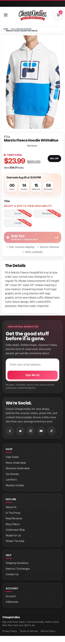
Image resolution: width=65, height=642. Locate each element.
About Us (11, 507)
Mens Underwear (16, 462)
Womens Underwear (18, 468)
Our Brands (12, 474)
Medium (47, 213)
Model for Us (13, 535)
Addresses (12, 601)
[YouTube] (41, 431)
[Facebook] (10, 431)
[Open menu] (5, 15)
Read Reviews (14, 518)
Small (17, 213)
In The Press (13, 512)
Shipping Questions (17, 563)
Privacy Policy (9, 631)
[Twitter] (20, 431)
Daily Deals (12, 457)
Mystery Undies (15, 485)
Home (5, 29)
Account (11, 596)
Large (17, 222)
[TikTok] (51, 431)
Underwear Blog (15, 529)
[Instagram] (31, 431)
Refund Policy (48, 631)
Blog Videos (13, 524)
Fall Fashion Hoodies (21, 29)
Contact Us (12, 574)
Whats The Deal (15, 541)
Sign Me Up (32, 374)
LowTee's (11, 479)
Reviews (32, 145)
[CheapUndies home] (32, 15)
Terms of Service (29, 631)
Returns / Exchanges (18, 568)
